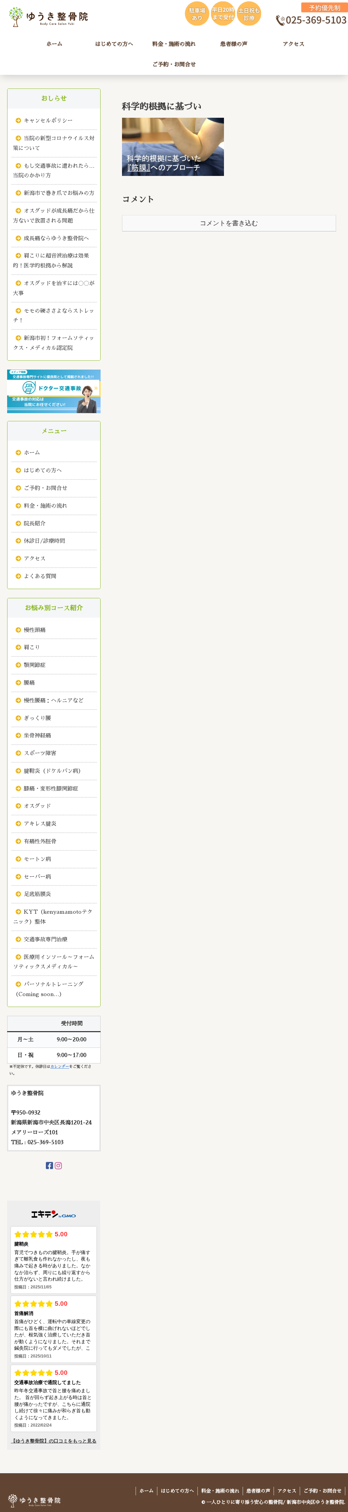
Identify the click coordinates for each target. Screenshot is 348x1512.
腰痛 (29, 683)
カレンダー (59, 1067)
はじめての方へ (43, 470)
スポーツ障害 (40, 753)
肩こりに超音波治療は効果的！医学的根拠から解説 (51, 261)
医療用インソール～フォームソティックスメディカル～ (53, 962)
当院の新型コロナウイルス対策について (53, 143)
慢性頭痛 (35, 630)
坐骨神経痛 (37, 735)
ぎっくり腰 (37, 718)
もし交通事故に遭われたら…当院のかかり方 (53, 171)
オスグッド (37, 806)
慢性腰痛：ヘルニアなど (54, 700)
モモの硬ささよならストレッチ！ (53, 316)
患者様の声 (258, 1491)
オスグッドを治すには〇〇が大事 (53, 288)
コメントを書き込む (229, 223)
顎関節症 (35, 665)
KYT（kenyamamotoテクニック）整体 (52, 917)
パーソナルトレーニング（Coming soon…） (48, 989)
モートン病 (37, 859)
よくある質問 (40, 576)
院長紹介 (35, 523)
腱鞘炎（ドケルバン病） (54, 771)
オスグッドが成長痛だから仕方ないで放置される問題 (53, 216)
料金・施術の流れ (45, 506)
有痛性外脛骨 (40, 841)
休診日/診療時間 (44, 541)
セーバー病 (37, 877)
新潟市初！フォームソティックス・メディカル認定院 (53, 343)
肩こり (32, 647)
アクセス (35, 559)
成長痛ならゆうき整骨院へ (56, 238)
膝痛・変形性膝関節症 (51, 789)
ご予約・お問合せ (45, 488)
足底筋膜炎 (37, 894)
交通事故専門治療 (45, 939)
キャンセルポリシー (48, 121)
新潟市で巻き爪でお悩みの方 (59, 193)
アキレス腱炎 (40, 824)
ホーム (32, 453)
